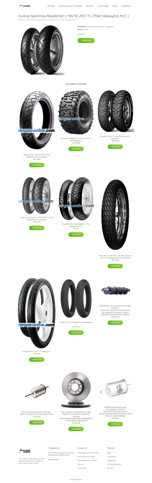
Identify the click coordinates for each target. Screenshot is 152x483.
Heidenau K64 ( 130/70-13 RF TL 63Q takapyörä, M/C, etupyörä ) (36, 156)
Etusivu (21, 20)
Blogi (115, 6)
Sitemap (110, 468)
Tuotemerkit (126, 6)
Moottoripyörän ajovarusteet (88, 453)
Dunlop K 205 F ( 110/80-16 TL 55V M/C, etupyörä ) (115, 137)
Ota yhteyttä (111, 457)
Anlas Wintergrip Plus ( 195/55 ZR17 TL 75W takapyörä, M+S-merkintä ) (37, 218)
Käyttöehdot (111, 460)
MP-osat (51, 6)
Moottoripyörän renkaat (95, 27)
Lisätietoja (86, 40)
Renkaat (89, 6)
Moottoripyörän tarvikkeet (70, 6)
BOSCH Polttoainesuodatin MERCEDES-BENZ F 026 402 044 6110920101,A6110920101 (36, 413)
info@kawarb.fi (53, 460)
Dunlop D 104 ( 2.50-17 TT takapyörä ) (37, 351)
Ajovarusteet (103, 6)
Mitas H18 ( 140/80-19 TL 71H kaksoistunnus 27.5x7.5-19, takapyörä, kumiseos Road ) (115, 257)
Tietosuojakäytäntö (114, 464)
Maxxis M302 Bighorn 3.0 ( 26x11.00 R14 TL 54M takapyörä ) (76, 139)
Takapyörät (109, 27)
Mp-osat (81, 464)
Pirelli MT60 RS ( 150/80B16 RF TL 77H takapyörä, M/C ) (76, 225)
